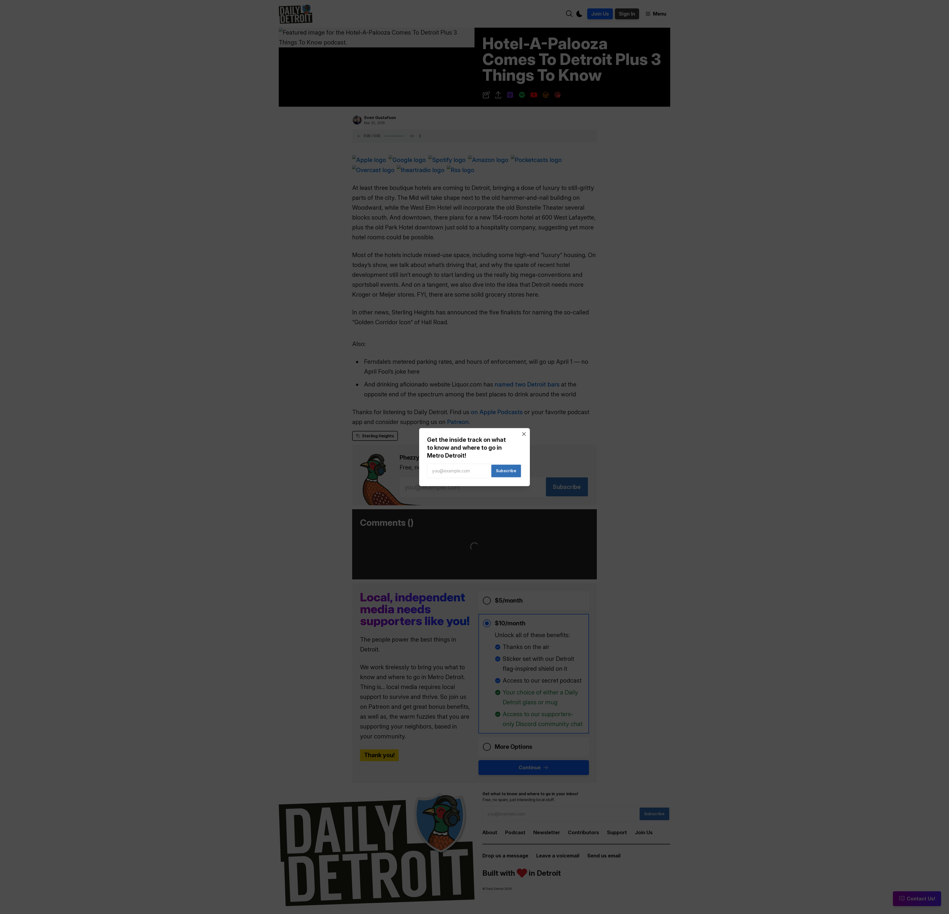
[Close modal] (524, 434)
